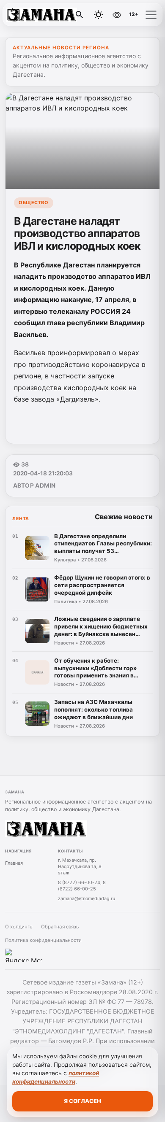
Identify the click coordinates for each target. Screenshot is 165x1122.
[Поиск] (80, 15)
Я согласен (82, 1101)
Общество (33, 202)
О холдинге (19, 927)
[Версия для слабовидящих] (117, 15)
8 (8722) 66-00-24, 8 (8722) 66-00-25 (82, 885)
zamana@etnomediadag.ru (86, 898)
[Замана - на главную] (41, 15)
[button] (151, 15)
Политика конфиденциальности (43, 940)
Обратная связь (60, 927)
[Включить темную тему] (99, 15)
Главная (14, 863)
